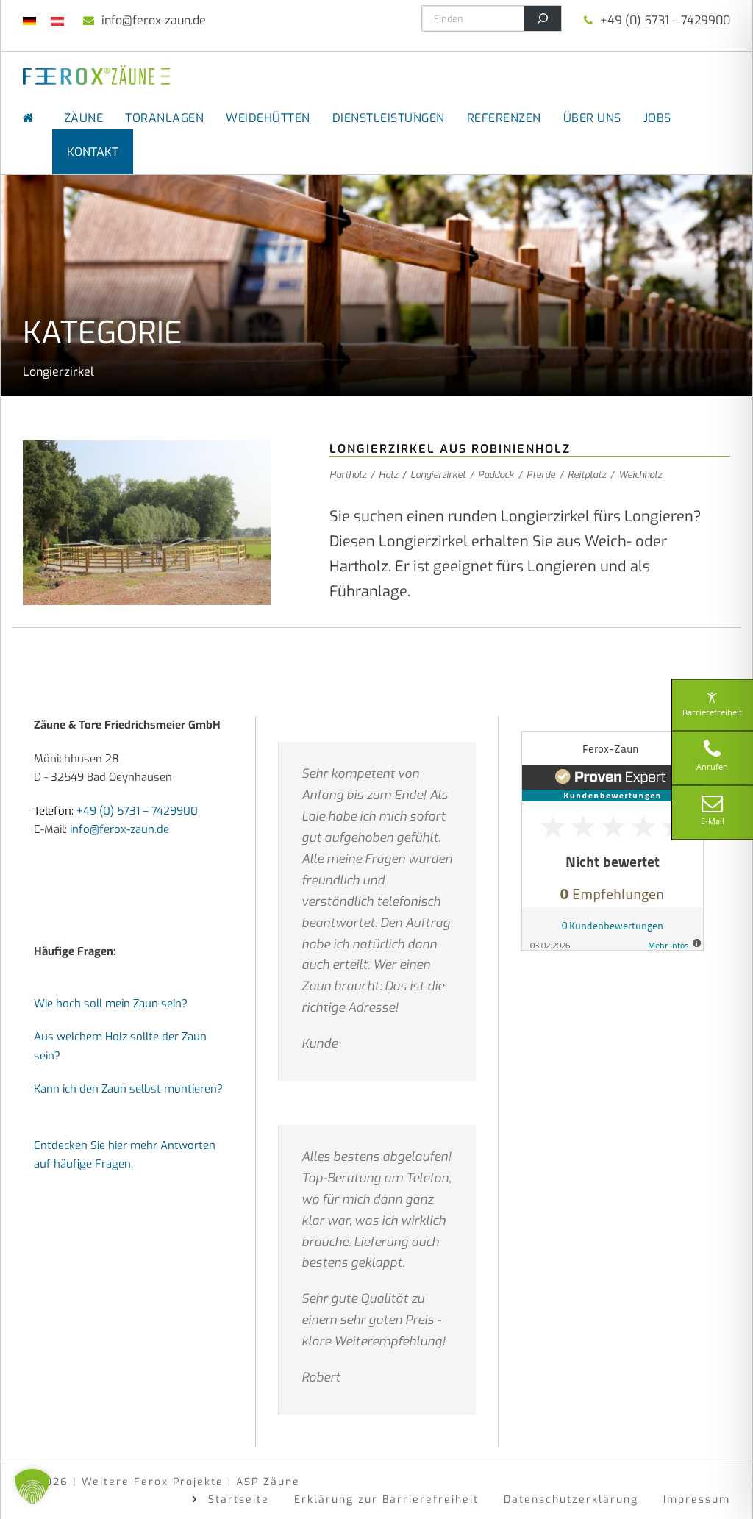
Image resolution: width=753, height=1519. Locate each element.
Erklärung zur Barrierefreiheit (386, 1500)
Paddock (496, 474)
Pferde (541, 474)
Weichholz (640, 474)
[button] (32, 1486)
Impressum (696, 1500)
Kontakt (92, 152)
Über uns (592, 118)
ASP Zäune (268, 1482)
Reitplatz (587, 474)
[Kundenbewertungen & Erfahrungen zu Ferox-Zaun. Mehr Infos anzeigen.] (612, 840)
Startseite (238, 1500)
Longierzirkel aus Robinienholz (450, 449)
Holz (388, 474)
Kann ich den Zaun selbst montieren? (128, 1089)
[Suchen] (542, 18)
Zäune (84, 118)
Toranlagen (164, 118)
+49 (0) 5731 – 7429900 (665, 20)
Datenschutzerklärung (571, 1500)
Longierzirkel (437, 474)
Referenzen (504, 118)
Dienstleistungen (388, 118)
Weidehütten (268, 118)
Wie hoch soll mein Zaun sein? (111, 1003)
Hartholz (347, 474)
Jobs (657, 118)
